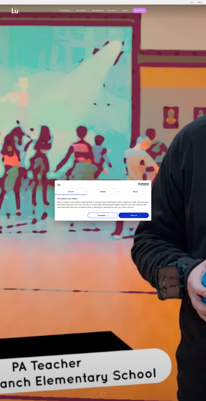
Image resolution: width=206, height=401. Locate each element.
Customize (101, 215)
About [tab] (135, 191)
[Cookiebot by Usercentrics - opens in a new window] (139, 184)
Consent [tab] (71, 191)
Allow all (133, 215)
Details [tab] (103, 191)
